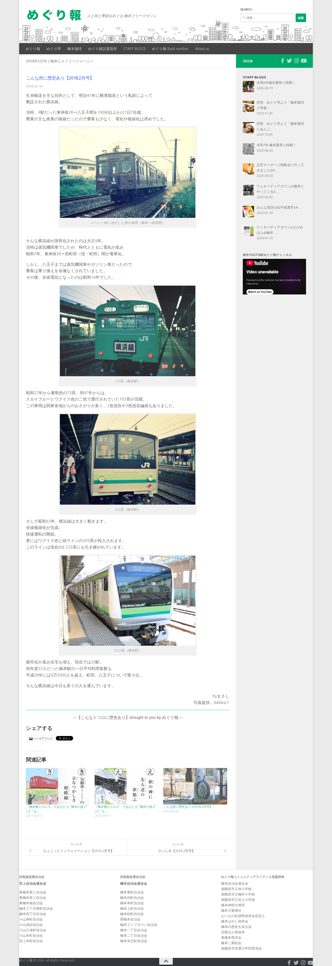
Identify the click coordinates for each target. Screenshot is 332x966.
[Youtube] (303, 60)
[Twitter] (289, 60)
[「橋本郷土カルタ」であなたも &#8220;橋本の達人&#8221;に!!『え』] (127, 786)
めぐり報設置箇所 (102, 49)
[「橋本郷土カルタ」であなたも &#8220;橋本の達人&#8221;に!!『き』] (58, 786)
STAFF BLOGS (134, 49)
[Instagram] (296, 60)
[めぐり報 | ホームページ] (54, 15)
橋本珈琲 (74, 49)
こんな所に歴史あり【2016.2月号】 (188, 807)
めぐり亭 (54, 49)
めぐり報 (33, 49)
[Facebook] (282, 60)
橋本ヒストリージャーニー (72, 61)
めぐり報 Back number (170, 49)
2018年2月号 (36, 61)
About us (202, 49)
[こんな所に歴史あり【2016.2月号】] (195, 786)
